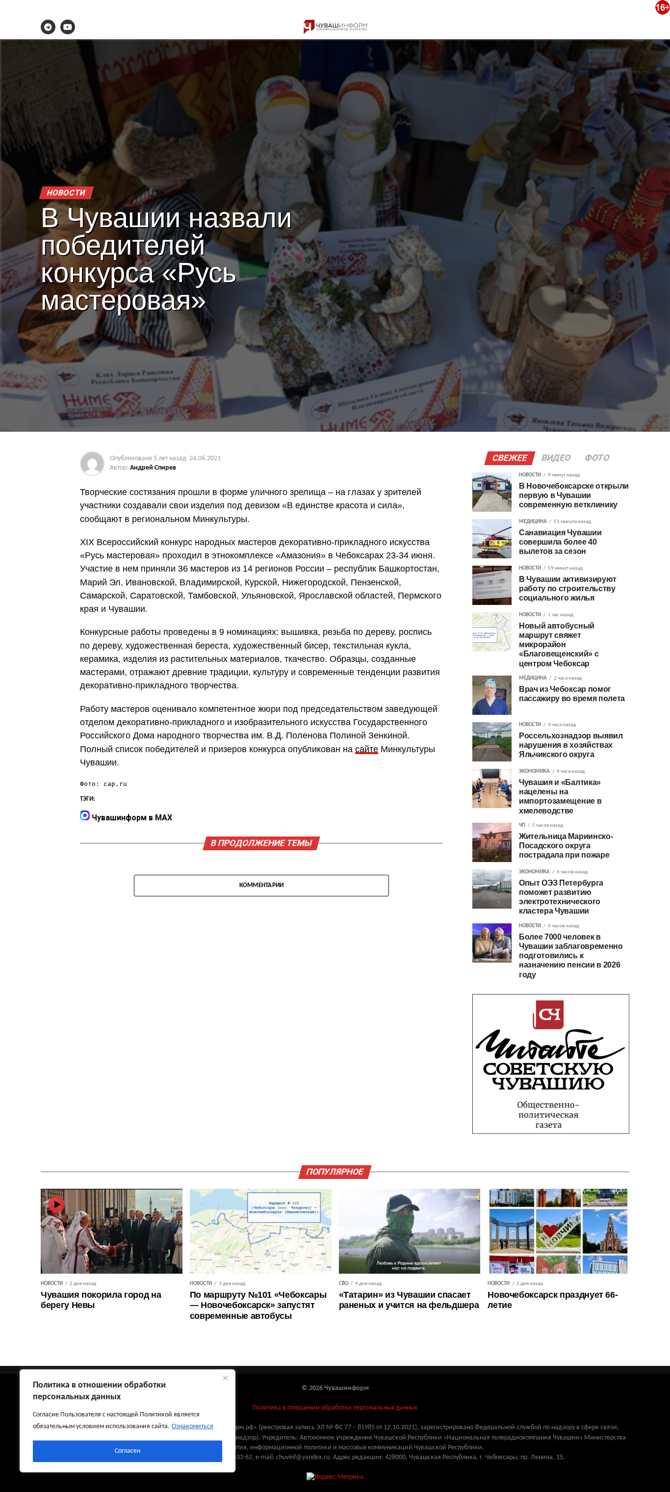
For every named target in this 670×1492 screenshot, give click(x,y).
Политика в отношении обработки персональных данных (335, 1408)
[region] (127, 1420)
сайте (366, 749)
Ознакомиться (192, 1426)
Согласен (127, 1451)
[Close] (225, 1378)
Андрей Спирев (153, 467)
